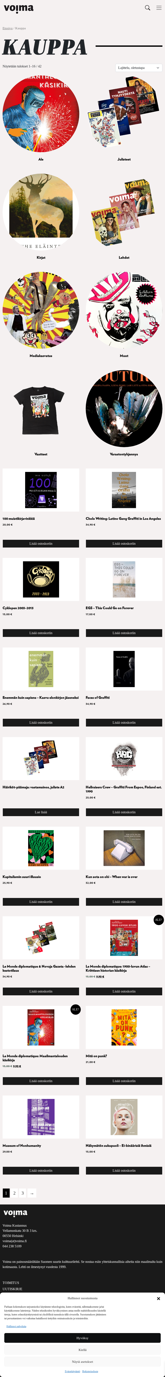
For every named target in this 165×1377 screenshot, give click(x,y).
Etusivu (8, 28)
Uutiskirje (12, 1289)
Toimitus (11, 1283)
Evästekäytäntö (72, 1371)
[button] (158, 1298)
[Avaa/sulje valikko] (159, 7)
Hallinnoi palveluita (16, 1326)
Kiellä (83, 1350)
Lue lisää (41, 812)
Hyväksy (82, 1338)
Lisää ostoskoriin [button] (40, 543)
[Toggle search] (147, 7)
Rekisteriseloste (90, 1371)
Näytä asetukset (82, 1361)
